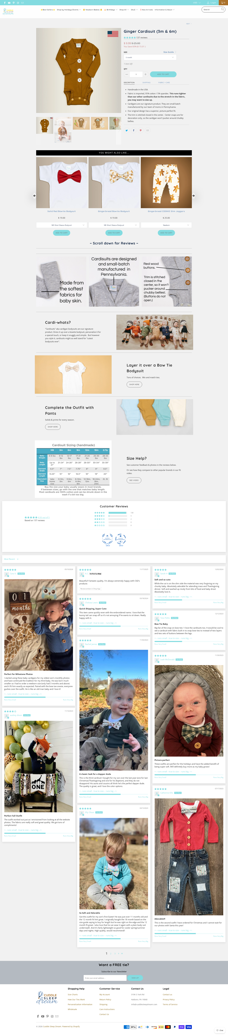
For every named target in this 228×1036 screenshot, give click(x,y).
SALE (133, 10)
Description (129, 82)
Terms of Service (170, 1004)
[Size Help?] (73, 469)
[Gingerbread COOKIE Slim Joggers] (166, 207)
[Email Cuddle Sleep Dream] (22, 2)
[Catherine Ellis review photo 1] (189, 856)
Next (188, 24)
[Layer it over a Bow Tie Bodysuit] (73, 374)
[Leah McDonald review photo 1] (189, 711)
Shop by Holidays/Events (68, 10)
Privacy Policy (169, 999)
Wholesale (72, 1009)
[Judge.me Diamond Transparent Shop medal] (120, 539)
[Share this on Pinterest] (141, 130)
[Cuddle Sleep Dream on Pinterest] (13, 2)
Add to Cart (62, 233)
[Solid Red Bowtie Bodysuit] (61, 207)
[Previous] (38, 70)
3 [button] (115, 953)
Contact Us (104, 1014)
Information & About (163, 10)
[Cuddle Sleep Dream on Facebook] (4, 2)
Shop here (53, 427)
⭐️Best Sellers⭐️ (48, 10)
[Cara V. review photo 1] (38, 625)
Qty (125, 69)
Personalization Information (80, 1004)
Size (125, 52)
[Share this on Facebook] (134, 130)
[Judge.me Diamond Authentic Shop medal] (107, 539)
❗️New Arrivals (146, 10)
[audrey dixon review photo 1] (38, 766)
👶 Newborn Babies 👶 (92, 10)
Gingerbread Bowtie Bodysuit (114, 211)
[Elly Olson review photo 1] (113, 864)
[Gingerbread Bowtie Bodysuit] (114, 207)
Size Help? (137, 458)
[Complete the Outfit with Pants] (154, 417)
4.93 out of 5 (44, 517)
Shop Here (134, 384)
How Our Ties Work (76, 999)
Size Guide (168, 52)
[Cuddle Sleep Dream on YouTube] (9, 2)
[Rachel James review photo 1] (113, 710)
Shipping (146, 82)
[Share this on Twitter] (127, 130)
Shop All (123, 10)
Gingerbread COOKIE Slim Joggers (166, 211)
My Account (104, 994)
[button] (130, 37)
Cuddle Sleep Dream (52, 1026)
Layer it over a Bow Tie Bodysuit (149, 368)
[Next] (118, 70)
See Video (134, 480)
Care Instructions (107, 1009)
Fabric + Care (164, 82)
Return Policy (105, 999)
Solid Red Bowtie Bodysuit (62, 211)
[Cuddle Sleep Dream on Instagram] (18, 2)
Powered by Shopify (71, 1026)
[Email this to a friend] (148, 130)
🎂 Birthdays (110, 10)
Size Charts (73, 994)
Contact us (167, 994)
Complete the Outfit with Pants (69, 410)
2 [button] (110, 953)
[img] (10, 569)
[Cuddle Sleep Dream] (8, 11)
